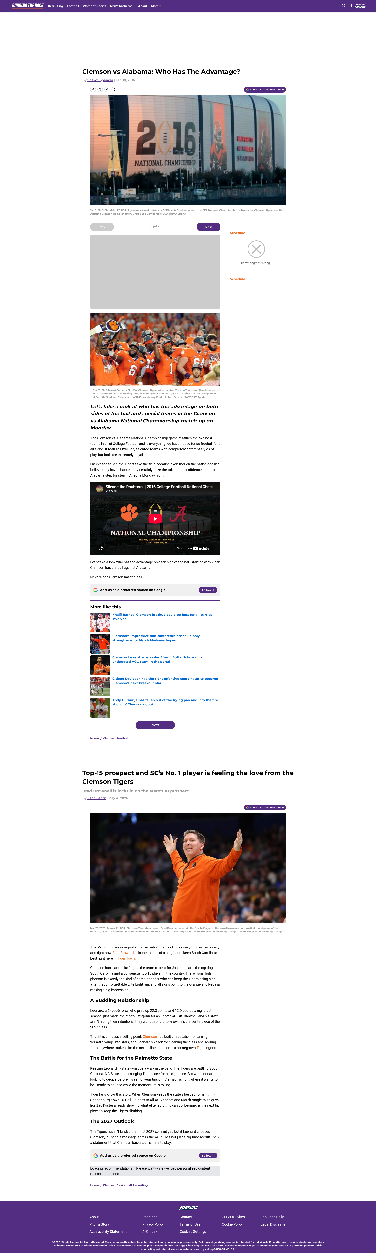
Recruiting (55, 6)
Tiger (201, 1048)
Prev (102, 227)
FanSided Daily (272, 1217)
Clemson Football (115, 738)
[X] (343, 5)
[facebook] (351, 5)
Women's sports (94, 6)
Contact (186, 1217)
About (142, 6)
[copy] (114, 89)
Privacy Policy (153, 1224)
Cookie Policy (232, 1224)
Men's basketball (122, 6)
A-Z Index (149, 1231)
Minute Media (69, 1242)
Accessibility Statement (108, 1231)
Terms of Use (190, 1224)
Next (208, 227)
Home (94, 738)
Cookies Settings (193, 1231)
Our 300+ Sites (233, 1217)
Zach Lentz (96, 798)
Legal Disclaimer (274, 1224)
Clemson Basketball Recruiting (125, 1185)
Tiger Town (126, 958)
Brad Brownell (123, 953)
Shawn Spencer (100, 80)
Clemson (150, 1037)
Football (73, 6)
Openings (149, 1217)
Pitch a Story (99, 1224)
